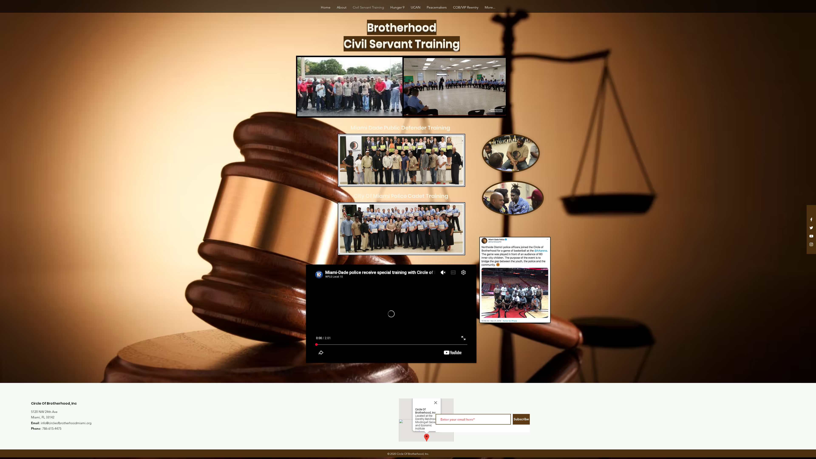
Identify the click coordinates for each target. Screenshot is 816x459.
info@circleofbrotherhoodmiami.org (66, 423)
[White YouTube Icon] (811, 236)
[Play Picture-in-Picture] (389, 110)
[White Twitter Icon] (811, 227)
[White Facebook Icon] (811, 219)
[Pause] (303, 110)
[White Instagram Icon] (811, 244)
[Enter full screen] (397, 110)
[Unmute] (310, 110)
